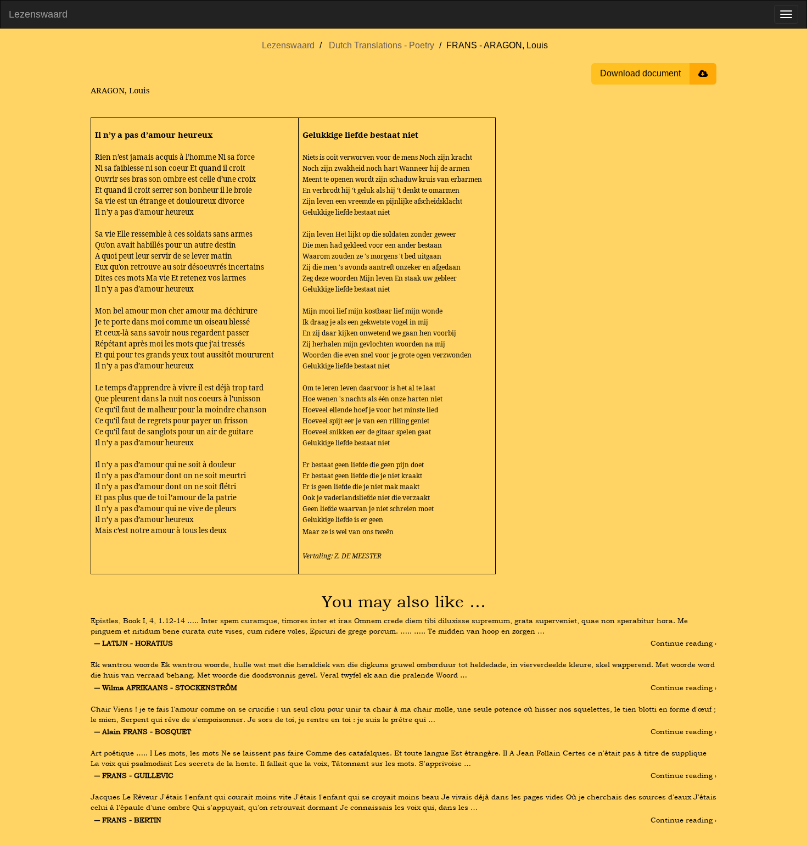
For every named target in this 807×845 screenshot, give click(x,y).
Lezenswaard (38, 14)
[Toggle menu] (786, 14)
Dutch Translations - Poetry (381, 45)
